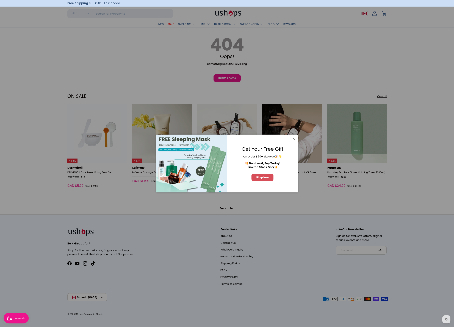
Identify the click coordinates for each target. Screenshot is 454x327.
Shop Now (262, 177)
